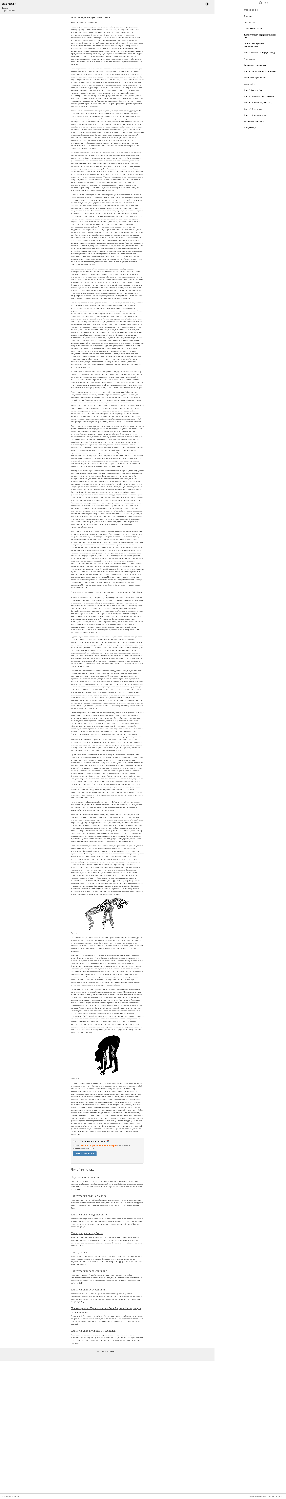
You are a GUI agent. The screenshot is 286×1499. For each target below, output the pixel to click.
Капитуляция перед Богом (254, 121)
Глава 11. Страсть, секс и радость (256, 115)
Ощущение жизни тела (253, 28)
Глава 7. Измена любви (253, 90)
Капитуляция (79, 1252)
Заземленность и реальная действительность (264, 1496)
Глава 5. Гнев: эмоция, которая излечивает (260, 71)
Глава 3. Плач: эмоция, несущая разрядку (259, 52)
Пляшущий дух (250, 127)
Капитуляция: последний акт (89, 1270)
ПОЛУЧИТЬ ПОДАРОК (84, 1154)
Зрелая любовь (249, 84)
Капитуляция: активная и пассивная (93, 1330)
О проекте (101, 1351)
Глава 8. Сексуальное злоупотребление (259, 96)
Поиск (263, 3)
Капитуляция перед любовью (255, 77)
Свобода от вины (250, 22)
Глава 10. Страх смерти (253, 109)
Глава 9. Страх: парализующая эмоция (258, 102)
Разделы (111, 1351)
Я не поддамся (249, 59)
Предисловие (249, 16)
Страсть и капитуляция (85, 1177)
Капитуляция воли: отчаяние (255, 65)
